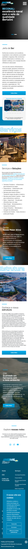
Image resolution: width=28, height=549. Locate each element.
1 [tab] (12, 34)
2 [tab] (15, 34)
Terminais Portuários (20, 475)
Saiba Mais (14, 93)
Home (4, 471)
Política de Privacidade (5, 479)
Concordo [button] (14, 524)
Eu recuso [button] (14, 527)
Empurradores (18, 477)
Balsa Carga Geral (19, 488)
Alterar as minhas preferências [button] (14, 531)
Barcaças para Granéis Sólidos (20, 481)
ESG (3, 475)
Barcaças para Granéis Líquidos (20, 485)
